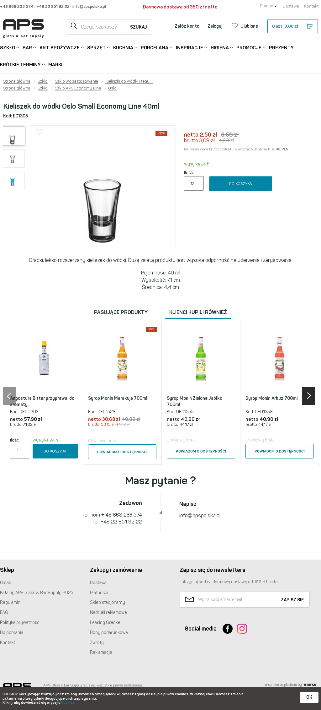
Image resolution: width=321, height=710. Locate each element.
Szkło (7, 48)
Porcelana (154, 48)
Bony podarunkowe (109, 632)
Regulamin (10, 602)
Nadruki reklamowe (108, 612)
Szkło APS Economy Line (78, 88)
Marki (55, 65)
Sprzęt (96, 48)
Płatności (99, 592)
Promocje (248, 48)
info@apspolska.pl (88, 6)
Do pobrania (11, 632)
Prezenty (281, 48)
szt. (285, 26)
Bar (27, 48)
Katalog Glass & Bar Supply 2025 (36, 592)
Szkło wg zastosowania (76, 81)
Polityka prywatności (20, 622)
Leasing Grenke (105, 622)
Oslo (112, 88)
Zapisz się (292, 600)
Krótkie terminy (20, 65)
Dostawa (291, 6)
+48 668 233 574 (17, 6)
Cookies (68, 703)
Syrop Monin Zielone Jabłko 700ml (194, 401)
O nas (5, 582)
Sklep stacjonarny (107, 602)
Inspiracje (189, 48)
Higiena (220, 48)
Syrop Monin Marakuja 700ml (117, 398)
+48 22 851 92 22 (53, 6)
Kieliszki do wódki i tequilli (129, 81)
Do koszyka (240, 184)
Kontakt (311, 6)
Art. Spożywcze (59, 48)
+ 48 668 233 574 (121, 515)
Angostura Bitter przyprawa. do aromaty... (42, 401)
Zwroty (97, 642)
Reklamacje (101, 652)
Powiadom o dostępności (122, 452)
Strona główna (16, 81)
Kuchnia (123, 48)
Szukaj (138, 27)
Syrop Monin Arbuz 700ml (271, 398)
